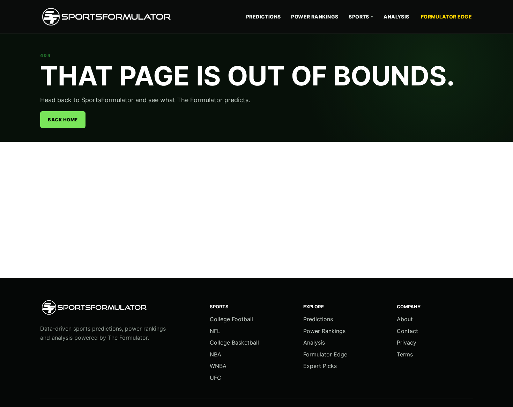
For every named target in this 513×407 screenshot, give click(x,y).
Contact (407, 330)
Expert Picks (320, 365)
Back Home (63, 119)
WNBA (218, 365)
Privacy (406, 342)
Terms (405, 354)
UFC (215, 377)
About (405, 319)
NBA (215, 354)
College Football (231, 319)
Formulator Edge (446, 17)
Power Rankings (314, 17)
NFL (215, 330)
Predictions (263, 17)
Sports (361, 17)
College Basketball (234, 342)
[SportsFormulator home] (108, 17)
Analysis (396, 17)
